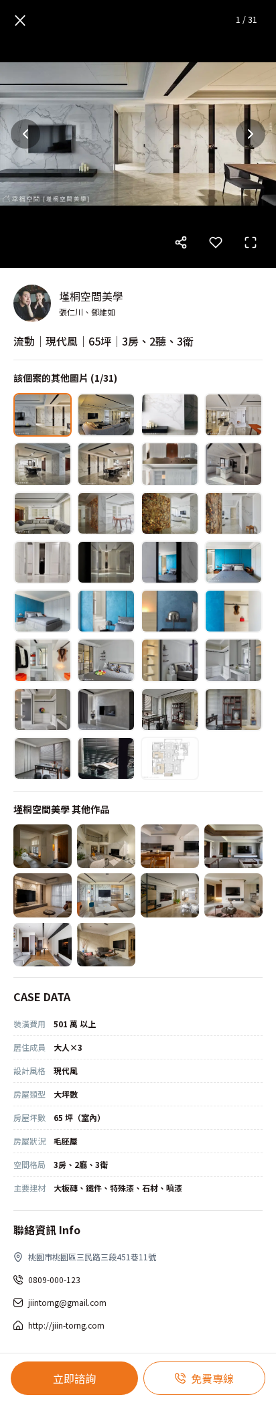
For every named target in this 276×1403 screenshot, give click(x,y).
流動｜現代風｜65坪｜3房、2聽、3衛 (103, 341)
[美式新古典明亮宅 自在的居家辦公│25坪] (106, 895)
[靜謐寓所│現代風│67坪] (106, 846)
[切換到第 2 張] (106, 415)
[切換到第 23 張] (170, 660)
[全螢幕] (250, 242)
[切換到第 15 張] (170, 562)
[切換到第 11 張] (170, 513)
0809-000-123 (54, 1279)
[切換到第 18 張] (106, 611)
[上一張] (25, 134)
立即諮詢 (74, 1378)
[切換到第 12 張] (233, 513)
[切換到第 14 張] (106, 562)
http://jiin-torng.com (66, 1325)
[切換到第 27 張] (170, 709)
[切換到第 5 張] (42, 464)
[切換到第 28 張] (233, 709)
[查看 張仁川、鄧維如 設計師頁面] (32, 303)
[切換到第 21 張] (42, 660)
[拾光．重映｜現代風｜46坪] (170, 846)
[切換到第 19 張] (170, 611)
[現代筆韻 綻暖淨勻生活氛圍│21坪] (42, 944)
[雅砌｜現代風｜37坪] (42, 895)
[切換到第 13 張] (42, 562)
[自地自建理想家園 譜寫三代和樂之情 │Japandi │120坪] (233, 895)
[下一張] (250, 134)
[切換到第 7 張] (170, 464)
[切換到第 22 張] (106, 660)
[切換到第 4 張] (233, 415)
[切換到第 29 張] (42, 758)
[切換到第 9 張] (42, 513)
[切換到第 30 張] (106, 758)
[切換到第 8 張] (233, 464)
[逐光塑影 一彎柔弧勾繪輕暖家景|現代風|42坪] (170, 895)
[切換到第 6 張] (106, 464)
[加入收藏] (215, 242)
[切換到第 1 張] (42, 415)
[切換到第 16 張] (233, 562)
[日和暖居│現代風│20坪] (233, 846)
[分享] (181, 242)
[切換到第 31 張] (170, 758)
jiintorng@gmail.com (67, 1302)
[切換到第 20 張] (233, 611)
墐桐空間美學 (91, 296)
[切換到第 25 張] (42, 709)
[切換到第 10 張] (106, 513)
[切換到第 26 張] (106, 709)
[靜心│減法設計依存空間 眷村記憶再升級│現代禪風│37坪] (106, 944)
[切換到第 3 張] (170, 415)
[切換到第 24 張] (233, 660)
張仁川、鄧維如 (87, 311)
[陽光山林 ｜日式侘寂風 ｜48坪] (42, 846)
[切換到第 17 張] (42, 611)
